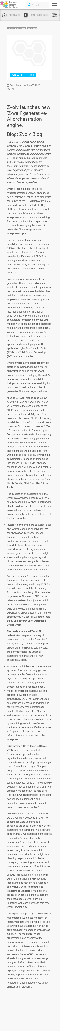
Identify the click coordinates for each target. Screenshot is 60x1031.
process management (17, 28)
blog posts (32, 28)
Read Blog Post (24, 75)
